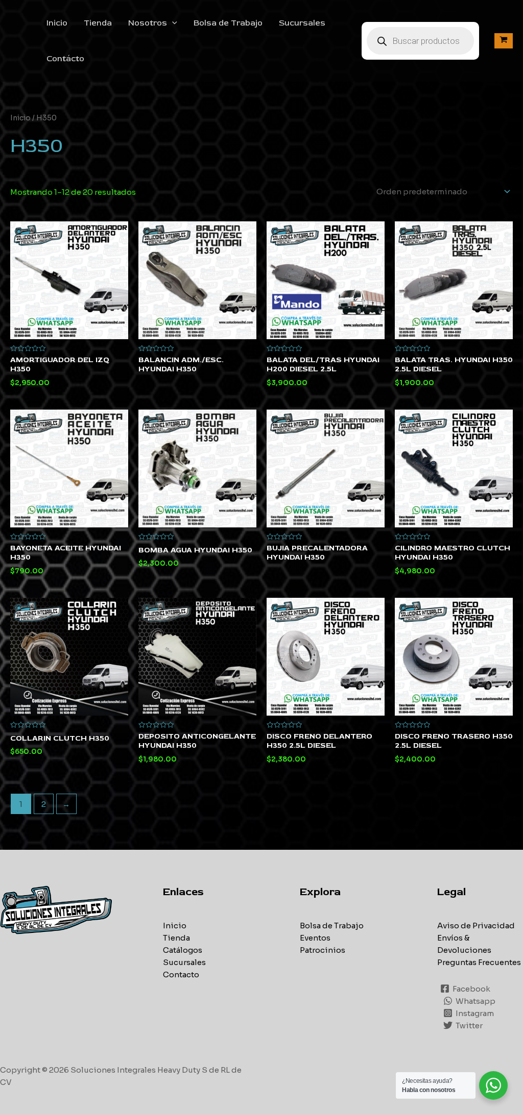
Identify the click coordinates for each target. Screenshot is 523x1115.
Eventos (315, 938)
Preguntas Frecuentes (479, 962)
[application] (172, 23)
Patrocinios (322, 950)
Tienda (98, 23)
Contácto (65, 59)
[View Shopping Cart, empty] (503, 40)
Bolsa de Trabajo (228, 23)
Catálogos (182, 950)
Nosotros (147, 23)
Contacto (181, 974)
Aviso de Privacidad (476, 925)
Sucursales (302, 23)
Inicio (56, 23)
